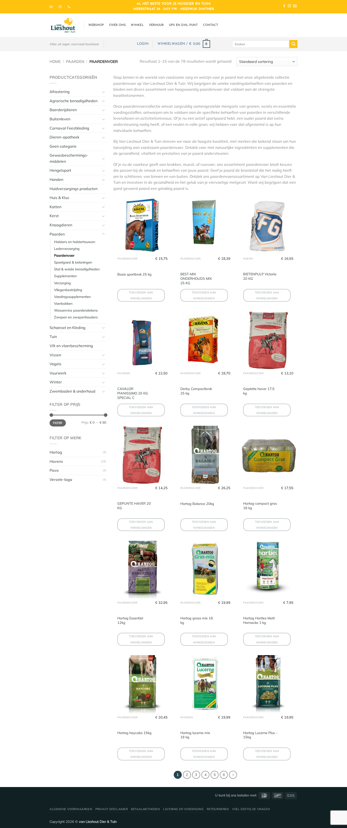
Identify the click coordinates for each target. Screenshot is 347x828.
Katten (55, 206)
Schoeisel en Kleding (67, 327)
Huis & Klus (59, 197)
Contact (210, 25)
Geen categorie (63, 146)
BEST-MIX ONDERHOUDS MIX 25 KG (196, 278)
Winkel (137, 25)
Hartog (56, 452)
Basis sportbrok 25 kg (134, 274)
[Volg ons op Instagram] (289, 6)
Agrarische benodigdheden (73, 100)
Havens (56, 461)
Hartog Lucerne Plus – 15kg (260, 735)
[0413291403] (70, 7)
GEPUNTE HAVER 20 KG (134, 505)
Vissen (55, 355)
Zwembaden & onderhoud (72, 391)
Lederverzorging (67, 249)
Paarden (75, 61)
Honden (56, 179)
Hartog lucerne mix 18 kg (195, 735)
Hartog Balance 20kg (197, 504)
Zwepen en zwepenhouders (76, 317)
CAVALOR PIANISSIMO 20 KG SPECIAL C (132, 393)
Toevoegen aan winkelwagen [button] (141, 295)
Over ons (117, 25)
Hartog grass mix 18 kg (196, 620)
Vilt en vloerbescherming (71, 345)
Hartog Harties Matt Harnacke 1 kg (259, 620)
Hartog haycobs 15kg (134, 733)
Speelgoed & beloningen (73, 262)
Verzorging (62, 283)
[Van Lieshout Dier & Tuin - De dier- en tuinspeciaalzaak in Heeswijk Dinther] (63, 25)
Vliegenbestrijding (68, 290)
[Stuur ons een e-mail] (294, 6)
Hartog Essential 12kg (130, 620)
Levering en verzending (183, 809)
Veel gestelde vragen (251, 809)
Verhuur (156, 25)
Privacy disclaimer (111, 809)
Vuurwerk (58, 373)
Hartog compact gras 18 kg (260, 505)
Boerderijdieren (63, 109)
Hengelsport (60, 170)
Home (55, 61)
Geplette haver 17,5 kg (259, 391)
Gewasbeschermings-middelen (69, 158)
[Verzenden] (293, 44)
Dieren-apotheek (64, 137)
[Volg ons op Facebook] (284, 6)
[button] (142, 44)
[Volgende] (233, 775)
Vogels (55, 363)
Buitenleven (60, 119)
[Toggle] (103, 92)
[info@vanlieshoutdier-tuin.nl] (52, 7)
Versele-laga (61, 479)
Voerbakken (63, 303)
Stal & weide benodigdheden (77, 269)
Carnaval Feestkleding (69, 128)
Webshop (96, 25)
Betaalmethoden (145, 809)
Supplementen (65, 276)
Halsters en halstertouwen (74, 242)
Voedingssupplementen (72, 297)
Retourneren (218, 809)
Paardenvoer (64, 255)
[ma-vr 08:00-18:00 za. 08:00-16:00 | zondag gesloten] (61, 7)
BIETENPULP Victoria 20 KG (259, 276)
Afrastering (60, 91)
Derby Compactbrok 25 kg (196, 391)
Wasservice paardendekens (76, 310)
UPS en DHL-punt (183, 25)
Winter (56, 382)
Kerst (54, 215)
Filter (57, 423)
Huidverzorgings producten (73, 188)
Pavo (54, 470)
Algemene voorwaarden (71, 809)
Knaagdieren (61, 225)
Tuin (53, 336)
